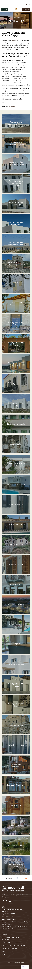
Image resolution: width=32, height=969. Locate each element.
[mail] (29, 4)
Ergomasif (14, 40)
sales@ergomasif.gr (7, 916)
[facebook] (21, 4)
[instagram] (23, 4)
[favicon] (16, 9)
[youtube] (26, 4)
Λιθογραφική (20, 962)
